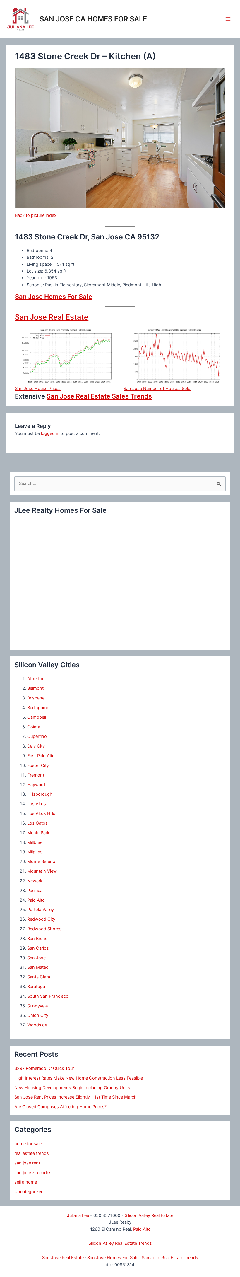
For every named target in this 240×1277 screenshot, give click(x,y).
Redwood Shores (44, 929)
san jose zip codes (33, 1172)
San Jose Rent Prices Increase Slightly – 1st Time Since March (75, 1097)
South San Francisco (47, 996)
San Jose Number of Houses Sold (157, 388)
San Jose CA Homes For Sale (93, 19)
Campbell (36, 717)
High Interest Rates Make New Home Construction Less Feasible (78, 1078)
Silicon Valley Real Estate (149, 1215)
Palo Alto (36, 900)
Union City (37, 1015)
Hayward (36, 784)
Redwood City (41, 919)
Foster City (38, 765)
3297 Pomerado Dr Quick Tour (44, 1068)
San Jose (36, 958)
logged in (50, 433)
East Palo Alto (41, 755)
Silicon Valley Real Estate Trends (120, 1243)
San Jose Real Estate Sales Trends (99, 396)
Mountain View (42, 871)
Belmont (35, 688)
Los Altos (36, 803)
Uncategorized (29, 1191)
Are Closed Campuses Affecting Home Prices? (60, 1106)
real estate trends (31, 1153)
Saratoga (36, 986)
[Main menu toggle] (228, 19)
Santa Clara (38, 977)
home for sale (28, 1143)
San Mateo (38, 967)
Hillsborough (39, 794)
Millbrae (34, 842)
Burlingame (38, 707)
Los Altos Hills (41, 813)
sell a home (25, 1182)
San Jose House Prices (38, 388)
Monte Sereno (41, 861)
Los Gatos (37, 823)
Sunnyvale (37, 1006)
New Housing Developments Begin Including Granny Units (72, 1087)
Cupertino (37, 736)
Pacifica (34, 890)
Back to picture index (35, 215)
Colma (33, 727)
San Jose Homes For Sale (53, 296)
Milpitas (34, 851)
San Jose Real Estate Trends (170, 1257)
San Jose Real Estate (51, 317)
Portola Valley (40, 909)
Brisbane (35, 698)
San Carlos (38, 948)
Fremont (35, 775)
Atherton (36, 678)
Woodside (37, 1025)
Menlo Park (38, 832)
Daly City (36, 746)
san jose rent (27, 1163)
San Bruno (37, 938)
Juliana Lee (78, 1215)
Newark (34, 880)
